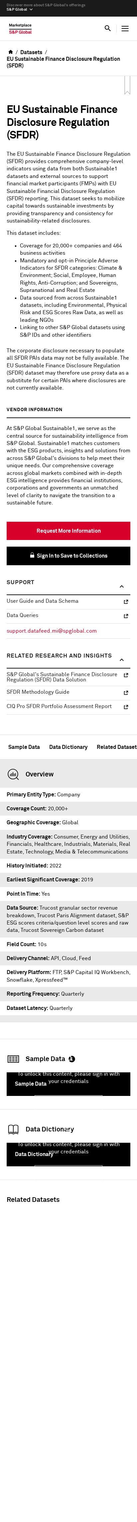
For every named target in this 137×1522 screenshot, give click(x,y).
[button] (68, 587)
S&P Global (17, 9)
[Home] (20, 30)
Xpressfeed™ (51, 980)
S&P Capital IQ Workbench (96, 972)
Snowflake (20, 980)
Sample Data (24, 747)
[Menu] (125, 28)
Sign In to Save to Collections (71, 556)
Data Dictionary (68, 747)
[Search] (107, 28)
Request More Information (69, 531)
